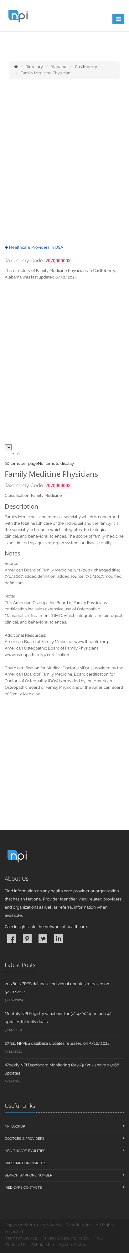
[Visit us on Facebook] (11, 938)
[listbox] (7, 463)
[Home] (16, 66)
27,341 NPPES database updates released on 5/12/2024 (57, 1043)
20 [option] (7, 463)
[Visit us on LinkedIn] (58, 938)
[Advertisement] (64, 162)
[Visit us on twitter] (43, 938)
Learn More (29, 46)
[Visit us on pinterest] (27, 938)
